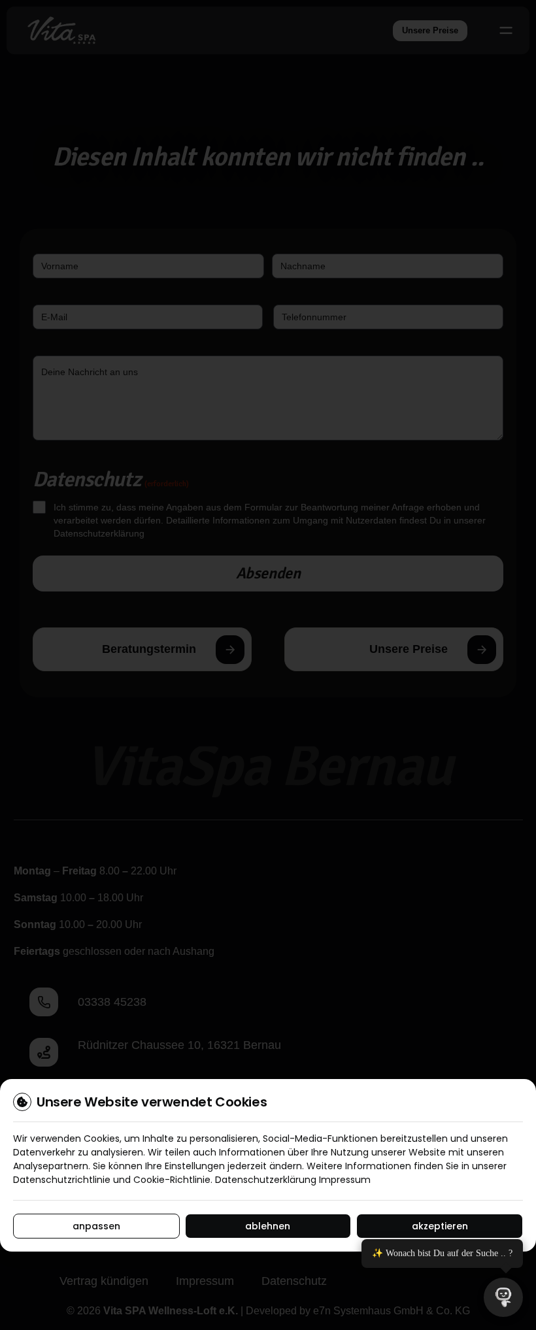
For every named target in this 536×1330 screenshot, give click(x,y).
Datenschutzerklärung (265, 1179)
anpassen (96, 1226)
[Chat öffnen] (503, 1297)
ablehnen (267, 1226)
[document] (268, 665)
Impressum (345, 1179)
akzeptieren (440, 1226)
